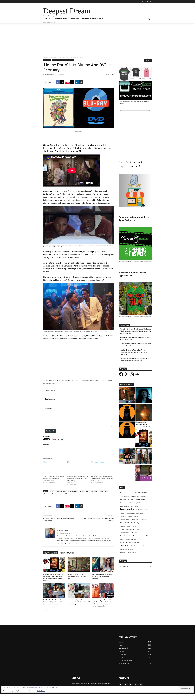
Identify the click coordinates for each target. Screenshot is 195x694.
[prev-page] (44, 610)
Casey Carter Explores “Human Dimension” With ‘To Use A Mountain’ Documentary (79, 602)
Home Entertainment (64, 60)
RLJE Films (134, 532)
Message (48, 408)
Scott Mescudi (56, 494)
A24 (121, 493)
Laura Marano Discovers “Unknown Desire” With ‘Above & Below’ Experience (102, 576)
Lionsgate (123, 516)
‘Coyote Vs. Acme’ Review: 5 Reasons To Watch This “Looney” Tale (78, 576)
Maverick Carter (104, 491)
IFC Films (122, 513)
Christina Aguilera (135, 503)
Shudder (133, 539)
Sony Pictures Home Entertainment (130, 542)
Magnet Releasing (133, 516)
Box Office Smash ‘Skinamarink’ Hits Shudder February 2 (99, 520)
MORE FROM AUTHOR (67, 553)
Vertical (122, 549)
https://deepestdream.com (64, 533)
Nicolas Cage (135, 523)
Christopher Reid (72, 491)
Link (81, 380)
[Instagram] (142, 1)
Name (50, 390)
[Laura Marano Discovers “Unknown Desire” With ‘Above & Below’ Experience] (103, 564)
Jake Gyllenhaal (131, 513)
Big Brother (131, 499)
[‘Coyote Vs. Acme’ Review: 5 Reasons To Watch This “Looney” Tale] (79, 564)
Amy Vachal (123, 499)
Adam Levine (141, 493)
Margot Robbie (135, 519)
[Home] (127, 412)
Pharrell (134, 526)
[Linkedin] (77, 82)
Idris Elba (146, 510)
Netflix (127, 523)
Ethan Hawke (134, 506)
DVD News (54, 60)
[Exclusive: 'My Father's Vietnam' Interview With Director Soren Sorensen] (143, 426)
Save (68, 82)
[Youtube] (150, 1)
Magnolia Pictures (125, 519)
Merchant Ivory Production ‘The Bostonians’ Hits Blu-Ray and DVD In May (77, 478)
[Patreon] (66, 543)
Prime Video (136, 529)
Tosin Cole (64, 494)
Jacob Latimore (84, 491)
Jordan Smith (139, 513)
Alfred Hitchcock (124, 496)
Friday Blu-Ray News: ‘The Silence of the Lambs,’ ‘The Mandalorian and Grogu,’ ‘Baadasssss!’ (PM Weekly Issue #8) (135, 331)
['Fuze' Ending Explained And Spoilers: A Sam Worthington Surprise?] (143, 412)
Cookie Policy (41, 691)
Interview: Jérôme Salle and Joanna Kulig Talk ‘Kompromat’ (58, 520)
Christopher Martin (61, 491)
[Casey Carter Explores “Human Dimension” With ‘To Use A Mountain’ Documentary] (79, 590)
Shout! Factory (125, 539)
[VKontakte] (141, 685)
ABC (125, 493)
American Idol (141, 496)
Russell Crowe (137, 536)
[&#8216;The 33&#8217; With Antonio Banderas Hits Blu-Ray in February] (54, 467)
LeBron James (93, 491)
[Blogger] (121, 685)
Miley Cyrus (144, 519)
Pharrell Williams (126, 529)
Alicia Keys (133, 496)
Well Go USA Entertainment (128, 552)
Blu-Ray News (52, 57)
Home (45, 57)
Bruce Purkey (124, 503)
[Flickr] (131, 685)
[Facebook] (139, 1)
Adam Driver (130, 493)
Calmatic (51, 491)
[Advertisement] (97, 38)
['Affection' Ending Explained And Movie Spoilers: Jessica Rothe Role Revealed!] (127, 395)
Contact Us (50, 431)
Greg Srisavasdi (49, 74)
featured (126, 509)
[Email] (72, 82)
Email (50, 399)
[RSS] (70, 543)
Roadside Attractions (126, 536)
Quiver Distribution (125, 532)
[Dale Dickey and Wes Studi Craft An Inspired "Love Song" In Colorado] (127, 456)
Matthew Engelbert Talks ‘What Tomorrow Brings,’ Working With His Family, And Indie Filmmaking (54, 602)
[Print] (81, 82)
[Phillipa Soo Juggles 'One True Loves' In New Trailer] (143, 473)
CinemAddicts (124, 506)
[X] (145, 1)
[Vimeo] (148, 1)
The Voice (125, 545)
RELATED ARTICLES (50, 553)
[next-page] (48, 610)
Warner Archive (129, 549)
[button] (149, 18)
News (72, 60)
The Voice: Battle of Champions (140, 546)
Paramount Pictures (125, 526)
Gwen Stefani (137, 510)
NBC (122, 523)
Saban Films (145, 536)
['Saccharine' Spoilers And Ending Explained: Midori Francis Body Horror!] (143, 395)
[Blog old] (127, 430)
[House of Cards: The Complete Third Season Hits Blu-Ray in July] (102, 467)
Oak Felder (47, 494)
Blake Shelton (141, 499)
